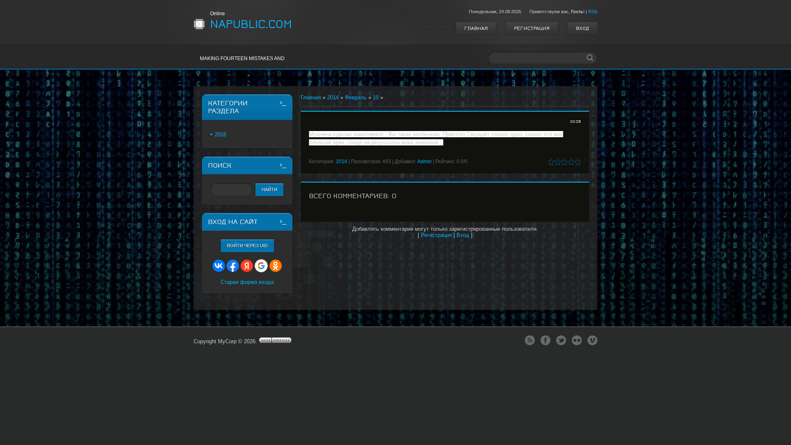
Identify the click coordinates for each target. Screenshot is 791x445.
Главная (476, 28)
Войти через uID (247, 245)
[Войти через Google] (261, 265)
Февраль (356, 97)
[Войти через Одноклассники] (275, 266)
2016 (341, 161)
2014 (333, 97)
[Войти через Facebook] (233, 266)
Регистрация (532, 28)
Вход (582, 28)
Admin (424, 161)
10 (376, 97)
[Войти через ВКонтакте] (219, 266)
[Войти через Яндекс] (247, 266)
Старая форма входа (247, 282)
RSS (592, 11)
